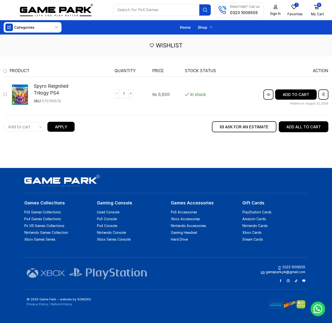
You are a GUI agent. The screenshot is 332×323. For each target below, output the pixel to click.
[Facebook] (280, 280)
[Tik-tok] (296, 280)
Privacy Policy (37, 304)
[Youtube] (303, 280)
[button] (317, 10)
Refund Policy (61, 304)
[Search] (205, 10)
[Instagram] (288, 280)
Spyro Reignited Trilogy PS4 (51, 89)
